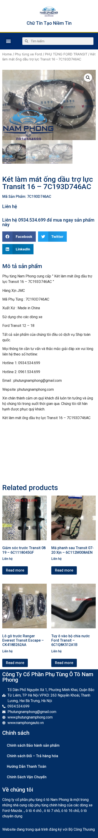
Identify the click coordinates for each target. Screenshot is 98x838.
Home (7, 54)
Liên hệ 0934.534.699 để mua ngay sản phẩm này (48, 222)
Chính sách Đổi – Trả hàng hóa (32, 756)
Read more (15, 570)
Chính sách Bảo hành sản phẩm (33, 745)
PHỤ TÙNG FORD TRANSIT (66, 54)
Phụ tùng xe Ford (28, 54)
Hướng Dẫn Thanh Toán (26, 766)
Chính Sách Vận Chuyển (26, 777)
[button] (8, 41)
